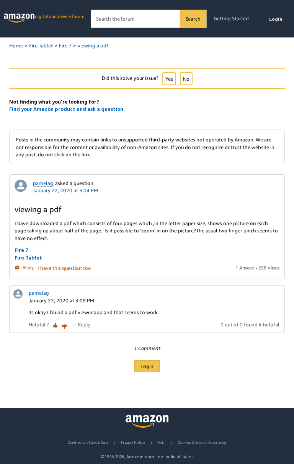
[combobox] (148, 19)
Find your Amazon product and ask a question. (67, 109)
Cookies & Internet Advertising (202, 442)
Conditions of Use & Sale (88, 442)
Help (161, 442)
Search (193, 19)
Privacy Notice (133, 442)
